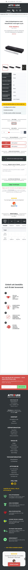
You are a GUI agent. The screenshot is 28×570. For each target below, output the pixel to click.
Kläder (14, 443)
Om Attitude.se (14, 469)
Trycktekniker (14, 461)
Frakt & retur (14, 433)
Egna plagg (14, 452)
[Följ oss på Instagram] (15, 484)
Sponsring (14, 472)
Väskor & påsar (14, 450)
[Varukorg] (20, 10)
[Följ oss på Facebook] (12, 484)
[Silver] (14, 123)
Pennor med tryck (4, 14)
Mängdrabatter (14, 459)
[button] (14, 158)
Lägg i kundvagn (14, 184)
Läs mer (14, 33)
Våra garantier (14, 432)
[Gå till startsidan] (14, 395)
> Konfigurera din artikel (9, 107)
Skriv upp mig (22, 386)
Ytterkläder (14, 445)
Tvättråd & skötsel (14, 474)
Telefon (14, 421)
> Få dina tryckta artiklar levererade (12, 113)
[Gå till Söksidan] (16, 10)
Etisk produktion (14, 435)
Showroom (14, 423)
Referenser (14, 470)
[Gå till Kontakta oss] (13, 10)
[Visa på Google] (14, 203)
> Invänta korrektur (8, 110)
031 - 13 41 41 (14, 406)
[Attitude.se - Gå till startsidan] (14, 5)
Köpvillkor (14, 430)
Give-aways (14, 448)
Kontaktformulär (14, 419)
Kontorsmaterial (14, 447)
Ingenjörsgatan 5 (14, 401)
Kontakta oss (14, 476)
